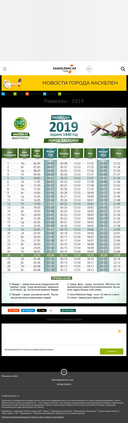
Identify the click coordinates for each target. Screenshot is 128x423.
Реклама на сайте (10, 376)
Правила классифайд (54, 417)
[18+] (64, 69)
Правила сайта (37, 417)
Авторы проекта (64, 384)
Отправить (111, 351)
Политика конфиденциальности (16, 417)
